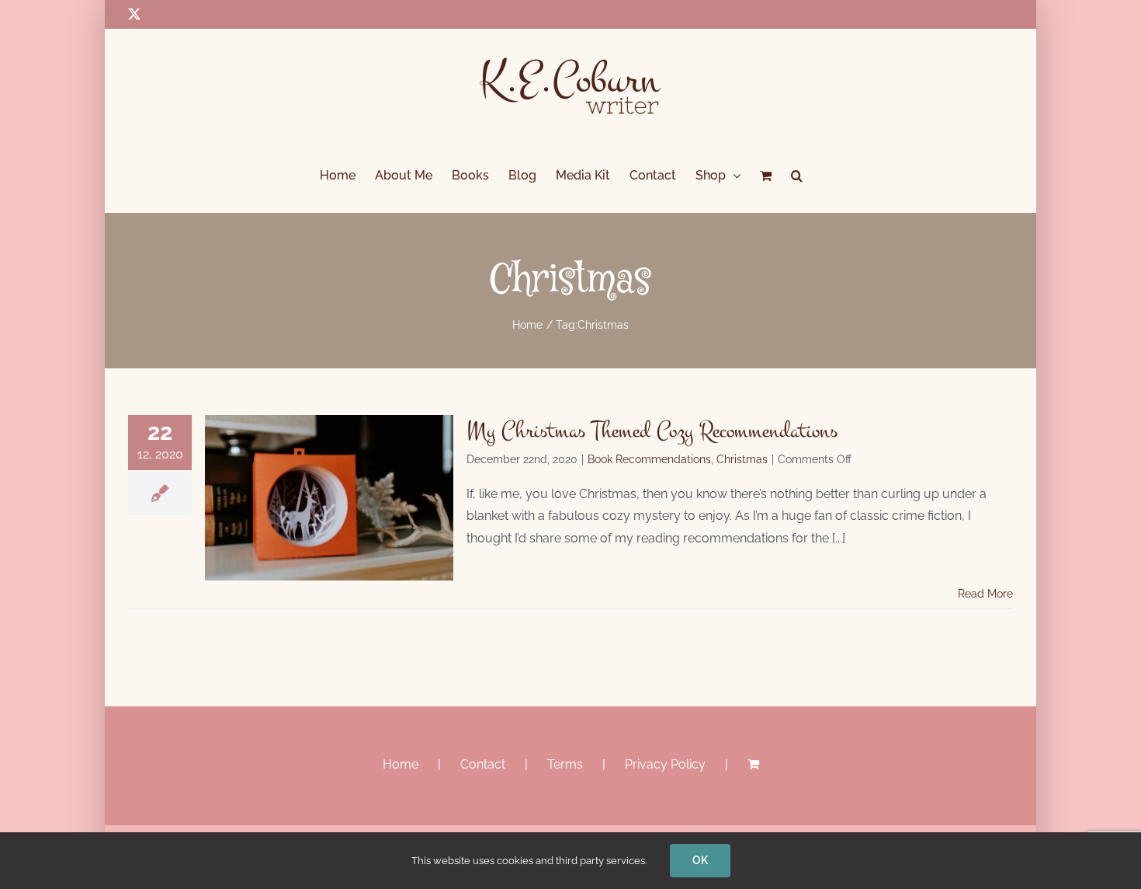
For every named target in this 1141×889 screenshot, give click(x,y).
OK (700, 860)
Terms (565, 764)
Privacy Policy (665, 764)
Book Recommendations (649, 459)
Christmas (742, 459)
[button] (797, 175)
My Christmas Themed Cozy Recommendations (652, 430)
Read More (985, 593)
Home (400, 764)
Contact (482, 764)
